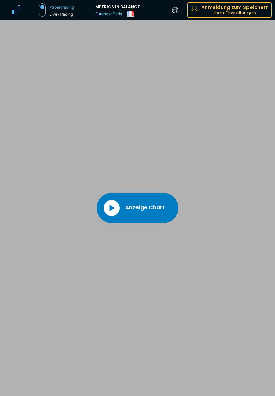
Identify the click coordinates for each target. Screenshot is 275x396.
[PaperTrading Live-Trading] (42, 10)
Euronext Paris (108, 13)
